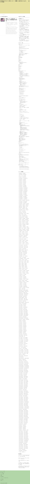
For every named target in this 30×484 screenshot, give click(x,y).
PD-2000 (20, 257)
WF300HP (24, 319)
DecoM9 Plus (26, 219)
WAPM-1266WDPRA (21, 291)
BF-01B (27, 206)
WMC (27, 353)
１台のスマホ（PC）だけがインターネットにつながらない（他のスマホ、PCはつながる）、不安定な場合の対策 (24, 28)
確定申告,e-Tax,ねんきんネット (22, 54)
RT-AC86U (24, 270)
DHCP (20, 103)
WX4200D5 (20, 427)
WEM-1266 (24, 304)
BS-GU (28, 213)
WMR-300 (20, 359)
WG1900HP (24, 327)
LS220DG (20, 240)
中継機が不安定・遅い (22, 131)
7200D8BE (24, 173)
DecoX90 (20, 223)
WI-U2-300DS (21, 337)
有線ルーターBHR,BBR (21, 135)
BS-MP (20, 214)
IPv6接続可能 (21, 63)
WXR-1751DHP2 (21, 432)
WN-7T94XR (24, 360)
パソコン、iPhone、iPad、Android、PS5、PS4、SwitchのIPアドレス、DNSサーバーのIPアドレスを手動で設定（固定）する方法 (24, 23)
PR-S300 (26, 259)
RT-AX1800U (20, 276)
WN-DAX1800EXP (21, 365)
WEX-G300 (20, 319)
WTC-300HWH (21, 420)
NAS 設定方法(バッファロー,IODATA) (24, 73)
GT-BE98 (20, 231)
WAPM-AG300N (21, 293)
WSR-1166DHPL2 (26, 398)
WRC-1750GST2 (21, 382)
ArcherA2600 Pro (25, 178)
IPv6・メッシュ (20, 61)
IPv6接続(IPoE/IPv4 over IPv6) (22, 62)
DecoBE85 (24, 218)
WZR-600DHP (25, 443)
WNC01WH (25, 375)
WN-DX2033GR (26, 371)
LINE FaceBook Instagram (22, 46)
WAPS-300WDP (21, 298)
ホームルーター (20, 98)
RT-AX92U (24, 275)
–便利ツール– (20, 44)
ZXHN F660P (20, 450)
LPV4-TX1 (27, 237)
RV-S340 (23, 280)
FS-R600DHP (20, 230)
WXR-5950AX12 (21, 438)
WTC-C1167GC (26, 421)
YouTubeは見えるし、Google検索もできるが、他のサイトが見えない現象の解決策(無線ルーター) (24, 30)
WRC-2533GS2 (26, 383)
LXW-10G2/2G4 (24, 248)
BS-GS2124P (24, 212)
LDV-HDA (23, 237)
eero (19, 58)
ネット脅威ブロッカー (22, 116)
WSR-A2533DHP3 (26, 417)
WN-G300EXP (21, 372)
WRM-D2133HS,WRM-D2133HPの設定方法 (24, 167)
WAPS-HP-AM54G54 (21, 302)
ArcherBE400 (24, 192)
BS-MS (22, 214)
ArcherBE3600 (21, 197)
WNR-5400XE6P (21, 377)
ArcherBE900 (25, 196)
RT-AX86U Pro (21, 274)
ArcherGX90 (20, 203)
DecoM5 (23, 219)
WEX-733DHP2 (25, 309)
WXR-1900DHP (26, 432)
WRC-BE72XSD (21, 387)
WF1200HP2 (24, 320)
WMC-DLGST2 (26, 355)
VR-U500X (27, 287)
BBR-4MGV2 (20, 206)
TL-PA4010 (27, 281)
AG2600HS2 (24, 174)
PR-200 (25, 258)
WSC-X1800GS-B (26, 394)
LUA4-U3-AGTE (21, 246)
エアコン (20, 146)
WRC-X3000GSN (21, 392)
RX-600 (26, 280)
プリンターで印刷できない (22, 97)
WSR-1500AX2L (26, 399)
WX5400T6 (20, 428)
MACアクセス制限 (22, 106)
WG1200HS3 (24, 325)
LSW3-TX (26, 241)
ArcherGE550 (20, 202)
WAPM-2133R (20, 292)
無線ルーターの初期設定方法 (23, 83)
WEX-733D (25, 308)
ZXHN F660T (25, 450)
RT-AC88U (27, 270)
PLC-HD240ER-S (21, 258)
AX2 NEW (24, 203)
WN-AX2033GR (21, 364)
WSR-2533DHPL (26, 405)
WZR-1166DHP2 (26, 444)
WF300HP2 (27, 319)
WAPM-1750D (26, 291)
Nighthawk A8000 (24, 251)
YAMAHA (20, 141)
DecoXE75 (20, 224)
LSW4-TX (23, 242)
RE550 (20, 264)
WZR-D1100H (25, 445)
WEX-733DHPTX (26, 310)
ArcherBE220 (20, 192)
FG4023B (20, 229)
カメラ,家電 (20, 147)
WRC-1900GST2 (21, 383)
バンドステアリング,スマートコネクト (24, 117)
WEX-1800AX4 (21, 315)
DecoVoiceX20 (24, 220)
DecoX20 (27, 220)
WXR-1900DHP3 (26, 433)
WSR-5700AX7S (26, 415)
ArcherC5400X (25, 201)
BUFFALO (20, 56)
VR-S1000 (20, 287)
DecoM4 (20, 219)
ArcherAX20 (24, 180)
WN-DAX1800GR (26, 365)
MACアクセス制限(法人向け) (22, 157)
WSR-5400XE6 (21, 415)
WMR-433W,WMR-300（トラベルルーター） (24, 86)
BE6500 (24, 206)
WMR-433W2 (20, 360)
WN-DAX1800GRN (21, 366)
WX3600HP (24, 426)
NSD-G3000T (20, 253)
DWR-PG (27, 224)
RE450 (20, 263)
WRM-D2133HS (21, 394)
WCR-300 (20, 303)
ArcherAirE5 (20, 179)
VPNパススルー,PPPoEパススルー (23, 111)
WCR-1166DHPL (24, 303)
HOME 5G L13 (25, 236)
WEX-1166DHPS (21, 314)
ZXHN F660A (23, 449)
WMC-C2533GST (21, 355)
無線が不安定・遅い (21, 138)
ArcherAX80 (24, 185)
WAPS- (26, 297)
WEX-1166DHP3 (21, 313)
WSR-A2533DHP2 (21, 417)
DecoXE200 (24, 224)
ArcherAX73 (24, 184)
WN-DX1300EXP (26, 370)
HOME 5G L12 (20, 236)
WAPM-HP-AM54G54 (21, 297)
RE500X (23, 263)
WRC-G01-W (25, 388)
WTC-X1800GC (21, 422)
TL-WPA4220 (24, 282)
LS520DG (27, 240)
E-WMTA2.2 (24, 225)
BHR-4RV (24, 207)
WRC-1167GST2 (21, 381)
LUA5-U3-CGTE (26, 247)
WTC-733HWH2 (26, 420)
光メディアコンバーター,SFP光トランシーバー (24, 162)
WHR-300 (24, 332)
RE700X (26, 265)
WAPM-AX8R (20, 296)
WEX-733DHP (20, 309)
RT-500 (26, 269)
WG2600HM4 (20, 330)
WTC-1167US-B (21, 421)
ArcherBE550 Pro (21, 195)
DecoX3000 (27, 223)
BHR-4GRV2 (20, 207)
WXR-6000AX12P (21, 439)
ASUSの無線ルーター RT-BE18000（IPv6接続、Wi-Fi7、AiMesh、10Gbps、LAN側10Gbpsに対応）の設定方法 (24, 464)
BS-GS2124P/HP (21, 213)
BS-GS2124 (20, 212)
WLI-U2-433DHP (25, 348)
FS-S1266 (24, 230)
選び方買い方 (20, 140)
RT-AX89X (20, 275)
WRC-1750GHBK (26, 381)
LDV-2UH (20, 237)
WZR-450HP (20, 443)
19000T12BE (20, 174)
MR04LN (20, 251)
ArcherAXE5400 (25, 191)
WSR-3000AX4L (25, 409)
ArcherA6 (25, 175)
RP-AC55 (23, 268)
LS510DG (23, 240)
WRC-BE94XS (25, 387)
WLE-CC (25, 342)
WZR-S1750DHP (26, 448)
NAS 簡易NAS (20, 71)
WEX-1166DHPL (26, 313)
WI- (24, 336)
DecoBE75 (20, 218)
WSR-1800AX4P (21, 403)
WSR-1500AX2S (21, 400)
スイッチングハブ (21, 148)
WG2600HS (24, 331)
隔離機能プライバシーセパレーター (23, 123)
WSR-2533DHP (21, 404)
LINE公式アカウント (21, 47)
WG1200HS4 (20, 326)
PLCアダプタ (20, 77)
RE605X (26, 264)
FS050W (28, 230)
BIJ (26, 207)
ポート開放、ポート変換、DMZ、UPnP (24, 118)
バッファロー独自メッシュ (22, 165)
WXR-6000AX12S (26, 439)
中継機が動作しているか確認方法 (23, 132)
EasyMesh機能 (20, 57)
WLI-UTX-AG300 (26, 349)
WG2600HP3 (25, 330)
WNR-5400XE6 (26, 376)
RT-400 (23, 269)
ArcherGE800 (25, 202)
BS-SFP (25, 214)
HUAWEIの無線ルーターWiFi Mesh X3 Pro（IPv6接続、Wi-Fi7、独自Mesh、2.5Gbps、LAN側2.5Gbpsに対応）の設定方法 (24, 467)
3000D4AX (20, 173)
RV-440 (20, 280)
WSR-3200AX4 (26, 410)
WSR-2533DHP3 (21, 405)
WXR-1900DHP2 (21, 433)
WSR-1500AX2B (21, 399)
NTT (19, 67)
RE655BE (23, 265)
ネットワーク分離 (21, 115)
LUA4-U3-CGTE (26, 246)
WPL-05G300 (26, 377)
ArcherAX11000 (25, 190)
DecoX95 (23, 223)
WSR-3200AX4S (26, 411)
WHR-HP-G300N (21, 336)
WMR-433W (24, 359)
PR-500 (20, 259)
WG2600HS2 (20, 332)
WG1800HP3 (24, 326)
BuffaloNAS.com (21, 72)
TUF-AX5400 (25, 285)
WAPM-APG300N (26, 293)
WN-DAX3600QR (27, 366)
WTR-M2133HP (26, 422)
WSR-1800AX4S (26, 403)
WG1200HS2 (20, 325)
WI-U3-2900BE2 (21, 341)
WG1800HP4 (20, 327)
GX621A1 (23, 231)
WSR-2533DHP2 (26, 404)
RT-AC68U (20, 270)
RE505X (26, 263)
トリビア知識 (20, 51)
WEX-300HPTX (21, 308)
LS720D (23, 241)
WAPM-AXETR (25, 296)
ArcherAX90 (20, 186)
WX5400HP (24, 427)
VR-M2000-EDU (25, 286)
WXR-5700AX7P (21, 437)
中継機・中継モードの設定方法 (23, 133)
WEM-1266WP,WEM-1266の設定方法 (24, 166)
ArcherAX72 (20, 184)
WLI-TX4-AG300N (23, 347)
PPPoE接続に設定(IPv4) (21, 78)
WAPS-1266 (25, 298)
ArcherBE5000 (25, 197)
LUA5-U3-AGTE (21, 247)
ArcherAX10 (20, 180)
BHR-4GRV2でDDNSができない (23, 101)
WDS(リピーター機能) (21, 161)
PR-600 (23, 259)
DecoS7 (20, 220)
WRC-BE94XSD (21, 388)
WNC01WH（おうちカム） (22, 88)
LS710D (20, 241)
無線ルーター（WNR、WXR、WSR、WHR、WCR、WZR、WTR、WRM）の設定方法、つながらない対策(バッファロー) (24, 21)
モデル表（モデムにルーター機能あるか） (23, 53)
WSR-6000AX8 (21, 416)
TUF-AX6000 (20, 286)
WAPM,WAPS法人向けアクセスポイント (23, 160)
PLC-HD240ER (24, 257)
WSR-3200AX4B (21, 411)
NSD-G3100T (25, 253)
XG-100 (20, 449)
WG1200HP (24, 321)
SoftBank (20, 68)
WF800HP (20, 320)
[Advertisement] (15, 8)
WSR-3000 (20, 409)
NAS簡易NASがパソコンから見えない (24, 74)
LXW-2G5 (20, 248)
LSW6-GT (27, 242)
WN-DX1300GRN (21, 371)
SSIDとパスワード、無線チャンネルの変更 (24, 107)
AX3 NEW (27, 203)
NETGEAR (20, 66)
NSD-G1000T (20, 252)
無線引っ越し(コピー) (22, 122)
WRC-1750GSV (26, 382)
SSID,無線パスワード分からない (23, 82)
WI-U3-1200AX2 (26, 338)
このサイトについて (21, 142)
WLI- (19, 347)
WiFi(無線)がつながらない (22, 81)
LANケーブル (20, 64)
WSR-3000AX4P (21, 410)
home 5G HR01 (21, 235)
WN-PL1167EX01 (26, 372)
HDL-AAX (26, 231)
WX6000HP (24, 428)
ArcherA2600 (20, 178)
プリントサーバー (21, 150)
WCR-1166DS (20, 304)
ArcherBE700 (26, 195)
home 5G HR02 (25, 235)
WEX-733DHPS (21, 310)
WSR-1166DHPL (21, 398)
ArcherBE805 (20, 196)
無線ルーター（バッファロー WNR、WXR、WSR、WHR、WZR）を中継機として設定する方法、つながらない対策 (24, 38)
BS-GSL (25, 213)
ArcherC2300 (20, 201)
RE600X (23, 264)
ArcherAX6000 (21, 190)
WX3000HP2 (20, 426)
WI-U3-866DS (21, 338)
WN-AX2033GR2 (26, 364)
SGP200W (20, 281)
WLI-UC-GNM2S (21, 349)
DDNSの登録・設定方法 (22, 102)
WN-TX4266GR (21, 375)
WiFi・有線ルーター (2, 472)
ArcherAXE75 (20, 191)
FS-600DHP (23, 229)
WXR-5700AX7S (26, 437)
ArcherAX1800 (24, 186)
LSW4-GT (20, 242)
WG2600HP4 (20, 331)
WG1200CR (20, 321)
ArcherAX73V (20, 185)
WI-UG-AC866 (26, 341)
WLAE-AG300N (21, 342)
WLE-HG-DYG (25, 343)
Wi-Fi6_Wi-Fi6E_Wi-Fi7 (21, 79)
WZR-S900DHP (21, 448)
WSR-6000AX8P (26, 416)
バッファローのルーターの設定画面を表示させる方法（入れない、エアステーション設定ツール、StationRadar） (24, 33)
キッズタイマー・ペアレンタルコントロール (24, 112)
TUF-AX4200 (20, 285)
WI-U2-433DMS (25, 337)
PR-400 (28, 258)
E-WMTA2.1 (20, 225)
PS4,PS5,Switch (21, 93)
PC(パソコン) (21, 92)
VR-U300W (24, 287)
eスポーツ (20, 59)
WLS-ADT (20, 353)
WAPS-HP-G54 (27, 302)
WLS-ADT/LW (24, 353)
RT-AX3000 (24, 276)
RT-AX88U (25, 274)
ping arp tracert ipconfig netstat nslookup (24, 48)
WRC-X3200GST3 (26, 392)
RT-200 (20, 269)
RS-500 (27, 268)
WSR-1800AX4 (26, 400)
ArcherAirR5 (24, 179)
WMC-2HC (20, 354)
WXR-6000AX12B (26, 438)
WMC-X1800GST (27, 358)
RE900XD (20, 268)
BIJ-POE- (20, 208)
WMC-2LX (24, 354)
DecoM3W (27, 218)
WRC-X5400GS (21, 393)
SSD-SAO (24, 281)
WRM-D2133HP (26, 393)
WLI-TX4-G (20, 348)
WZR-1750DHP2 (21, 445)
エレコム (19, 143)
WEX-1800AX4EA (26, 315)
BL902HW (23, 208)
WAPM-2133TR (25, 292)
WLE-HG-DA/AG (21, 343)
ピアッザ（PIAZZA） (21, 52)
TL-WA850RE (20, 282)
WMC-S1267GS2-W (21, 358)
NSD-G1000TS (25, 252)
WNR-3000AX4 (21, 376)
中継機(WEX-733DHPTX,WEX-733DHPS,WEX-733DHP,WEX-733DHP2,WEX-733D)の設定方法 (23, 128)
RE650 (20, 265)
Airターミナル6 (21, 175)
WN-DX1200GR (21, 370)
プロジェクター (20, 151)
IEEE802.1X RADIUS (21, 156)
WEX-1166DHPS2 (26, 314)
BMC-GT (27, 208)
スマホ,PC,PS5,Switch (21, 91)
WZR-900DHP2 (21, 444)
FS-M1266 (27, 229)
